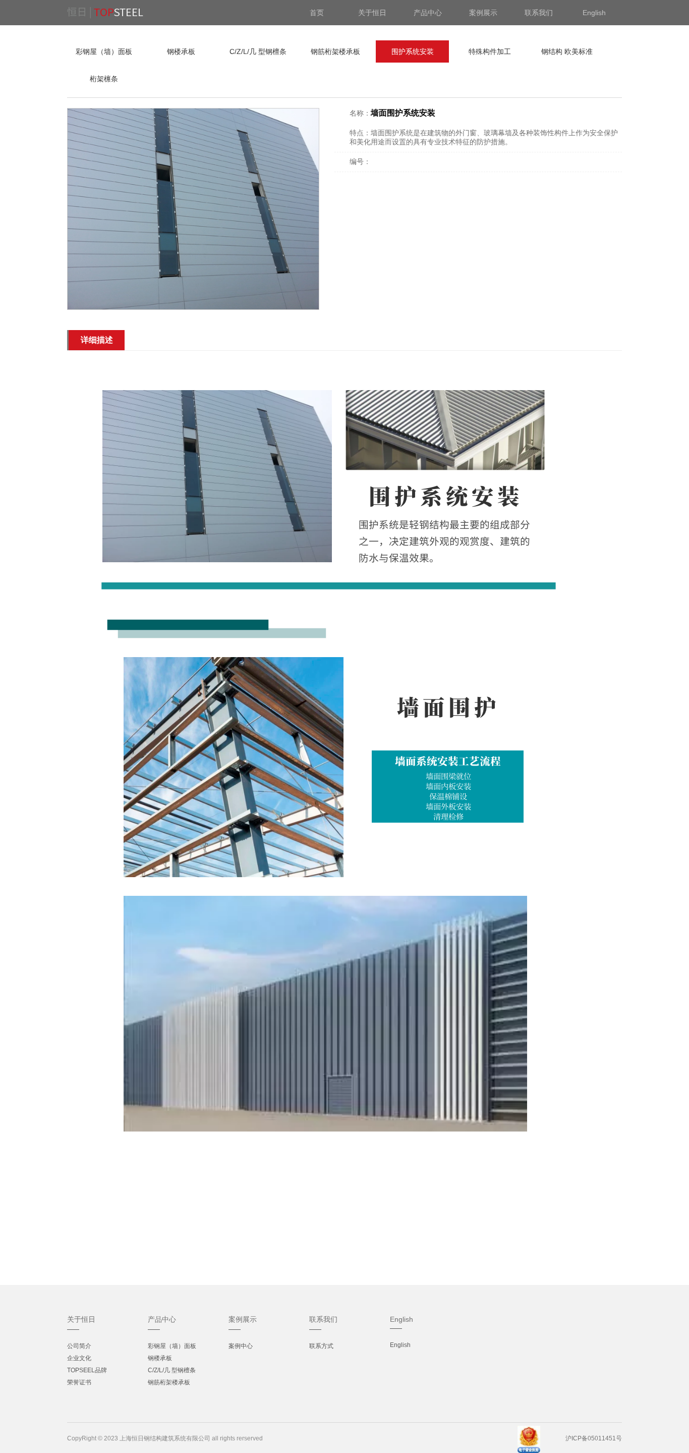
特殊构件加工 (490, 51)
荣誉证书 (79, 1382)
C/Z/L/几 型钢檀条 (257, 51)
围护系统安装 (412, 51)
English (400, 1345)
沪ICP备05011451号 (593, 1438)
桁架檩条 (104, 79)
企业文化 (79, 1358)
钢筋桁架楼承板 (335, 51)
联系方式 (321, 1346)
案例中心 (240, 1346)
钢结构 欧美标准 (567, 51)
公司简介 (79, 1346)
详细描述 (97, 340)
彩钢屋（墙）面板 (104, 51)
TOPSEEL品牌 (87, 1370)
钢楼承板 (181, 51)
